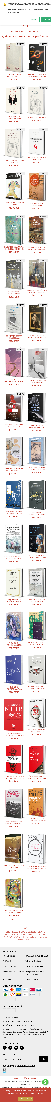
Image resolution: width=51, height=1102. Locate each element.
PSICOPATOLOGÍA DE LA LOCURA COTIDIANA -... (14, 557)
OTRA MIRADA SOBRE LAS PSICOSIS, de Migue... (37, 731)
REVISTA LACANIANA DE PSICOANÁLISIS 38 (14, 911)
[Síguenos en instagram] (5, 1048)
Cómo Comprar (10, 966)
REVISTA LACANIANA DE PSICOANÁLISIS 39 (37, 76)
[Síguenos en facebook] (10, 1048)
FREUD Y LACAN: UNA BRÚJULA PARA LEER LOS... (14, 470)
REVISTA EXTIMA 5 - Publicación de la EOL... (14, 76)
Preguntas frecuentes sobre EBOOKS (35, 973)
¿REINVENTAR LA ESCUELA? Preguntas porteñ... (37, 820)
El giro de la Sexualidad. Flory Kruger (14, 117)
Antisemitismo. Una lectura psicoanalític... (37, 159)
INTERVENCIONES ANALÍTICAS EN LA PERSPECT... (37, 556)
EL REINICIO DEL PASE (37, 117)
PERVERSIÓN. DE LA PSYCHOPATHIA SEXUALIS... (37, 600)
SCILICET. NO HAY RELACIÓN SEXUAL (37, 426)
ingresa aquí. (44, 1087)
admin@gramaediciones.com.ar (20, 1025)
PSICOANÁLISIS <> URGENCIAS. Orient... (37, 513)
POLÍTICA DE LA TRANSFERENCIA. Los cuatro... (37, 336)
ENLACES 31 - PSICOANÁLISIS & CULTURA (14, 644)
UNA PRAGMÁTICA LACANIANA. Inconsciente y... (37, 205)
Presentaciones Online (13, 972)
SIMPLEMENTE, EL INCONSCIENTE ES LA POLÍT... (14, 822)
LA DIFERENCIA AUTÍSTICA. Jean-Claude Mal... (14, 600)
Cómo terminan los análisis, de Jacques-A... (37, 777)
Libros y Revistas (33, 961)
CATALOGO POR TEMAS (37, 956)
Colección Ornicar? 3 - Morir (14, 204)
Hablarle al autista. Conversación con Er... (14, 248)
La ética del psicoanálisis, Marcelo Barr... (14, 293)
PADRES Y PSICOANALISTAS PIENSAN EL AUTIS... (14, 688)
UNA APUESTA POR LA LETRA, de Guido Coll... (37, 643)
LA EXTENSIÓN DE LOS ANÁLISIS (14, 161)
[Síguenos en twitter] (22, 1048)
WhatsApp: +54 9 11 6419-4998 (19, 1021)
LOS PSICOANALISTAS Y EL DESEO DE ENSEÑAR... (14, 867)
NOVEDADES (9, 956)
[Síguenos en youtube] (16, 1048)
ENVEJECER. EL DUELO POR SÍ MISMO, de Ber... (37, 867)
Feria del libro (32, 979)
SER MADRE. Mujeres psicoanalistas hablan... (14, 426)
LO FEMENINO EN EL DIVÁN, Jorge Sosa (37, 687)
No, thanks (32, 19)
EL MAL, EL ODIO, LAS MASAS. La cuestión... (36, 248)
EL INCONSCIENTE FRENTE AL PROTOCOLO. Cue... (14, 337)
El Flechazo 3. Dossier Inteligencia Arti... (14, 381)
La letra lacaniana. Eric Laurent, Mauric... (37, 382)
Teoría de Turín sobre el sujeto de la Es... (14, 734)
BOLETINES (8, 979)
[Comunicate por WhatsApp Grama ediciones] (45, 1082)
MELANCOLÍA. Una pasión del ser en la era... (37, 469)
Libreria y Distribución (36, 966)
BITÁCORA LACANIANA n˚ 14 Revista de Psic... (14, 513)
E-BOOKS (7, 961)
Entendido (25, 1099)
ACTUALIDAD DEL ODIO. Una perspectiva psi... (14, 777)
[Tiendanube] (25, 1079)
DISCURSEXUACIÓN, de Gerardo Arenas (37, 291)
